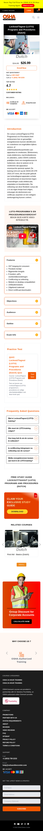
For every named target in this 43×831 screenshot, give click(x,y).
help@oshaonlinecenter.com (15, 765)
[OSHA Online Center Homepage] (9, 17)
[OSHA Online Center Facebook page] (15, 824)
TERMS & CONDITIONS (11, 745)
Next (40, 544)
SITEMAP (6, 736)
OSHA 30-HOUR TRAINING (12, 683)
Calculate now (21, 621)
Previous (3, 544)
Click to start (28, 5)
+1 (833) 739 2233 (8, 10)
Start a (12, 75)
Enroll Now (21, 68)
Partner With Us (10, 718)
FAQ (4, 733)
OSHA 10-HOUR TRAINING (12, 680)
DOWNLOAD (17, 511)
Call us (15, 77)
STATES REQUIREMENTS (12, 721)
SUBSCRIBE (21, 809)
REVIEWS (6, 727)
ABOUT (5, 724)
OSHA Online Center (24, 827)
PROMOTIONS (8, 715)
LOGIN (29, 10)
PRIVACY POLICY (9, 739)
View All (21, 564)
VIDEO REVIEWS (9, 730)
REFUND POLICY (9, 742)
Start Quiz (32, 375)
